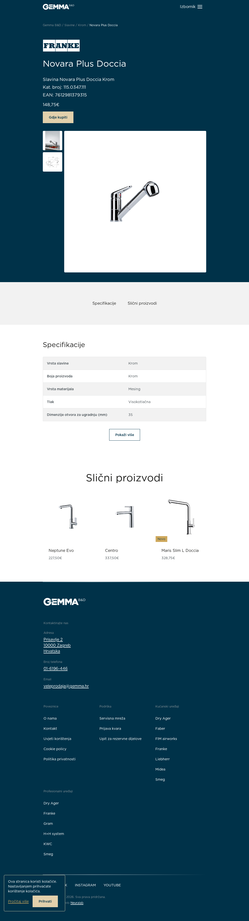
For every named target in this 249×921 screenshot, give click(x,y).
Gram (48, 824)
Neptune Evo (61, 550)
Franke (161, 749)
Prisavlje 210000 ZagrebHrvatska (57, 645)
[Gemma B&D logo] (58, 7)
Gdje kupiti (58, 117)
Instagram (85, 885)
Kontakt (50, 728)
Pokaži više (124, 435)
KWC (48, 844)
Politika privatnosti (60, 759)
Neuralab (77, 903)
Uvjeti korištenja (57, 739)
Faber (160, 728)
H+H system (54, 834)
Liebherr (162, 759)
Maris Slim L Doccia (180, 550)
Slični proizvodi (142, 303)
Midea (160, 769)
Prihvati (45, 901)
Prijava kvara (110, 728)
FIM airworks (166, 739)
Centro (111, 550)
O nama (50, 718)
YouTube (112, 885)
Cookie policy (55, 749)
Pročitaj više (18, 901)
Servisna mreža (112, 718)
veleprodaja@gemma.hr (66, 686)
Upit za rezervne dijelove (120, 739)
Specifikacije (104, 303)
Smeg (160, 779)
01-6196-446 (56, 668)
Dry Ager (163, 718)
